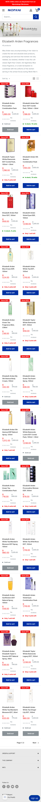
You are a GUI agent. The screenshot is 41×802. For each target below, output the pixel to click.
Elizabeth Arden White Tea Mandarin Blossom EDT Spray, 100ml (10, 543)
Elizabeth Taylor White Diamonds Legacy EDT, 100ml (30, 653)
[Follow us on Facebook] (3, 786)
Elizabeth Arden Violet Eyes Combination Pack (30, 597)
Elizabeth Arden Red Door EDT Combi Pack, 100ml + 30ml (30, 105)
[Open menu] (3, 10)
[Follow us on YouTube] (12, 786)
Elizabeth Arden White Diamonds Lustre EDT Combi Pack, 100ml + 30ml (30, 433)
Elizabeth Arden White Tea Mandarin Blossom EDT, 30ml (10, 709)
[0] (36, 10)
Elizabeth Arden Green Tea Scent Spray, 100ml (29, 378)
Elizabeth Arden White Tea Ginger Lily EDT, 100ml (29, 709)
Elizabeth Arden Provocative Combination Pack (9, 105)
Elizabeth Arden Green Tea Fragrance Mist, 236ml (8, 323)
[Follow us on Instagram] (8, 786)
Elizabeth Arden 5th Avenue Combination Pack (30, 159)
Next (34, 743)
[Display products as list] (38, 78)
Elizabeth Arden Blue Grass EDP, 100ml (8, 268)
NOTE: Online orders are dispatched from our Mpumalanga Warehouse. (21, 3)
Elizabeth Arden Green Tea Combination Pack (9, 488)
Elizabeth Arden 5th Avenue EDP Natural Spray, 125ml (10, 432)
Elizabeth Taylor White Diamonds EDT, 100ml (29, 322)
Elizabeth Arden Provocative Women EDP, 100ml (30, 488)
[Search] (36, 16)
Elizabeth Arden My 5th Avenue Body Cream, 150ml (9, 378)
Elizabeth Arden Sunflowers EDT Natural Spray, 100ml (8, 599)
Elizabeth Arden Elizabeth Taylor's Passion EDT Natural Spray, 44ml (10, 655)
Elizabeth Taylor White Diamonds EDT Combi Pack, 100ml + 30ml (9, 160)
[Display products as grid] (34, 78)
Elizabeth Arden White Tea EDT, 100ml (29, 268)
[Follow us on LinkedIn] (16, 786)
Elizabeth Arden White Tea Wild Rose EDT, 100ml (31, 541)
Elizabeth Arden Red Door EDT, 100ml (10, 214)
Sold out (10, 130)
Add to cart (31, 130)
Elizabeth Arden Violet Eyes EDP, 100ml (29, 215)
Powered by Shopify (8, 797)
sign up (34, 798)
